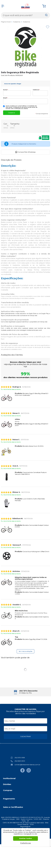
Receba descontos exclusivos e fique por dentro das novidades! (25, 712)
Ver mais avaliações (25, 651)
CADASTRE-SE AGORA (25, 709)
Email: (5, 98)
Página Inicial (6, 22)
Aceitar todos (25, 838)
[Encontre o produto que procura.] (46, 15)
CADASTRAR (25, 736)
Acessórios (17, 22)
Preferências (25, 843)
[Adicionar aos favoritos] (47, 27)
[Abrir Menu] (3, 6)
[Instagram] (28, 772)
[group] (25, 692)
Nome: (5, 89)
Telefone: (36, 89)
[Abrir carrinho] (45, 6)
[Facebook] (22, 772)
